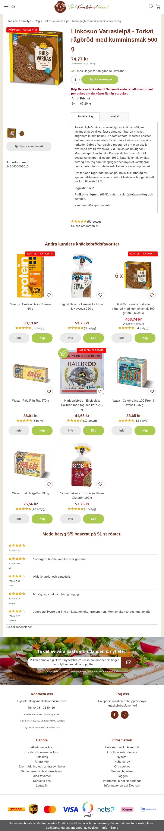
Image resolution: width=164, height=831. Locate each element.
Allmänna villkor (41, 747)
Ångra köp (42, 761)
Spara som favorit (30, 146)
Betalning (41, 757)
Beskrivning (85, 116)
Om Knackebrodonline (122, 752)
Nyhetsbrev (122, 761)
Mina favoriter (41, 776)
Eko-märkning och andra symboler (42, 766)
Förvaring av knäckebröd (122, 747)
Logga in (42, 785)
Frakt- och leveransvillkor (42, 752)
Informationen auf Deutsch (122, 785)
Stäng (114, 827)
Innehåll (114, 116)
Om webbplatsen (122, 771)
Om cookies (122, 766)
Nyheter (122, 757)
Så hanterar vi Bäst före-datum (42, 771)
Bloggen (122, 776)
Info (19, 338)
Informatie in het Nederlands (122, 780)
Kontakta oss (42, 780)
